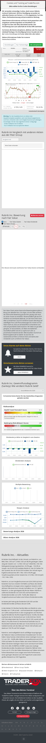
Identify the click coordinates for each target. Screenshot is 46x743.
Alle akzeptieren (36, 45)
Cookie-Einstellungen (11, 34)
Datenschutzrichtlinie (9, 39)
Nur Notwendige (22, 45)
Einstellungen (9, 45)
